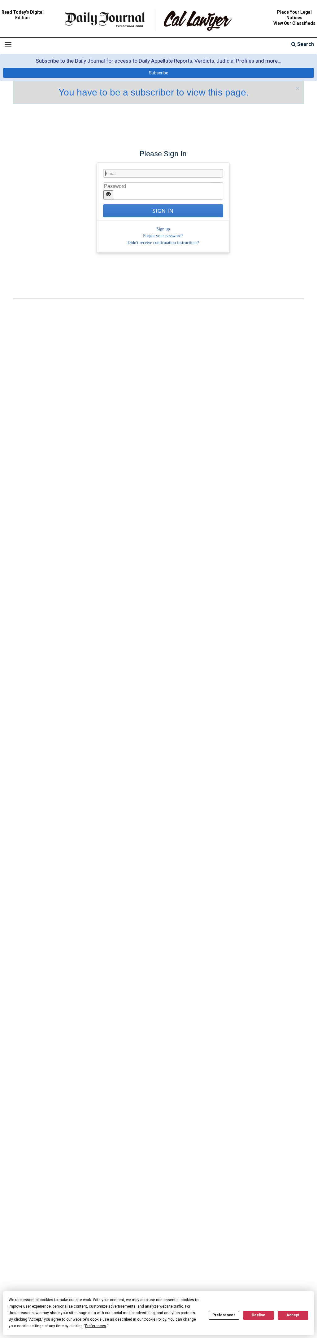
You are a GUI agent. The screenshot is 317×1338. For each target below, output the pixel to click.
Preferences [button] (95, 1326)
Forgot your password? (163, 235)
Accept (292, 1315)
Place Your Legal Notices (294, 15)
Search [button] (305, 44)
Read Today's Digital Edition (23, 15)
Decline (258, 1315)
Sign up (163, 229)
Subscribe (158, 72)
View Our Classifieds (294, 23)
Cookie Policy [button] (155, 1319)
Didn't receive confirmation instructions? (163, 242)
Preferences (224, 1315)
